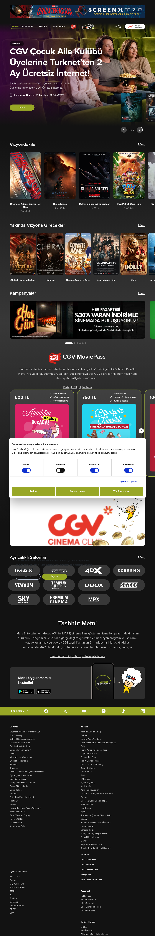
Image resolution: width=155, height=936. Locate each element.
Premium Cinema (17, 887)
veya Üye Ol (139, 27)
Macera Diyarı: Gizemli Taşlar (94, 801)
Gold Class (15, 876)
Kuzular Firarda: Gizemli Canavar (96, 848)
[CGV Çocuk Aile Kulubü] (88, 26)
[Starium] (24, 585)
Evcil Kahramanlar (18, 779)
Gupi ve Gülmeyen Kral (91, 844)
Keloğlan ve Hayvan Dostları (23, 782)
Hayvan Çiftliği (16, 819)
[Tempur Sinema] (59, 585)
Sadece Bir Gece (88, 757)
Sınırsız (84, 797)
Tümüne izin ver (121, 491)
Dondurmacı (86, 771)
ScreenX (14, 902)
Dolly (83, 746)
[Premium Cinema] (59, 599)
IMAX (12, 891)
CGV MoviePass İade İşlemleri (94, 934)
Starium (13, 898)
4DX (12, 894)
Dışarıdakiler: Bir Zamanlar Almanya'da (98, 742)
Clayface (85, 841)
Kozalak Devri (16, 822)
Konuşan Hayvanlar (90, 790)
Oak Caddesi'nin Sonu (20, 746)
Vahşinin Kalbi (87, 830)
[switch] (60, 470)
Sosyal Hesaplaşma (90, 837)
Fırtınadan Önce (17, 811)
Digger (84, 819)
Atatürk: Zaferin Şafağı (91, 731)
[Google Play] (26, 691)
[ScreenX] (129, 570)
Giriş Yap (137, 25)
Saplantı (13, 764)
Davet (12, 753)
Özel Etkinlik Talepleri (91, 907)
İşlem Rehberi (87, 903)
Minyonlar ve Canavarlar (21, 757)
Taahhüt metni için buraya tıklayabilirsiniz (77, 656)
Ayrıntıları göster (129, 481)
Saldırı (83, 775)
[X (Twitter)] (65, 711)
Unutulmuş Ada (88, 826)
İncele (22, 107)
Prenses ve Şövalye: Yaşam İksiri (96, 815)
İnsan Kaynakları (88, 899)
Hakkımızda (86, 896)
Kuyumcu (14, 768)
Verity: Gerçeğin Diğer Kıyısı (94, 833)
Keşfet (28, 576)
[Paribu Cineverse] (22, 26)
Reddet (33, 491)
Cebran (84, 735)
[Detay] (25, 175)
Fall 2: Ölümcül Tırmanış (92, 764)
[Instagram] (103, 711)
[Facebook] (46, 711)
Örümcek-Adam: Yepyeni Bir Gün (25, 731)
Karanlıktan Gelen (18, 826)
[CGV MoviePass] (74, 26)
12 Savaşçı (85, 779)
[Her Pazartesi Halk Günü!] (77, 320)
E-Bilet (84, 927)
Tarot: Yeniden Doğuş (20, 815)
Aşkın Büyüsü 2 (88, 782)
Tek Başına (86, 808)
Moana (13, 804)
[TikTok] (123, 711)
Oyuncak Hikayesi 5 (19, 761)
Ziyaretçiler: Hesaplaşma (21, 775)
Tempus (13, 793)
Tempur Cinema (17, 905)
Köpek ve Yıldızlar (89, 753)
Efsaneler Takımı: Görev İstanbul (95, 822)
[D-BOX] (94, 585)
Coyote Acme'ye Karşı (91, 739)
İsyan (83, 811)
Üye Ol (54, 576)
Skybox (13, 880)
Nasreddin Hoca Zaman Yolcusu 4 (25, 808)
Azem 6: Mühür (88, 768)
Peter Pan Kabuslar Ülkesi (22, 797)
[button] (115, 26)
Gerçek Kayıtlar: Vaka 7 (20, 750)
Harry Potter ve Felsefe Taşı (94, 750)
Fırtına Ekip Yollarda (19, 786)
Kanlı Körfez (86, 786)
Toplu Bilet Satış (88, 910)
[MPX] (94, 599)
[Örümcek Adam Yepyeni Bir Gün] (77, 11)
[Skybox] (129, 585)
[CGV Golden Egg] (104, 27)
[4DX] (94, 570)
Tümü (141, 144)
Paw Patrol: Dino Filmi (20, 742)
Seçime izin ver (77, 491)
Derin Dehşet (16, 790)
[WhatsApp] (142, 711)
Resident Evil (87, 804)
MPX (12, 913)
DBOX (13, 909)
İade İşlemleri (87, 930)
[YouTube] (84, 711)
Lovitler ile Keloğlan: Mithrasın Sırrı (97, 793)
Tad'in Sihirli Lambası (90, 761)
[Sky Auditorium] (24, 599)
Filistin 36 (14, 801)
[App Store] (43, 691)
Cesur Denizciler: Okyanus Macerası (27, 771)
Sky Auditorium (17, 884)
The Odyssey (16, 735)
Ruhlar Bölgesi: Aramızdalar (22, 739)
